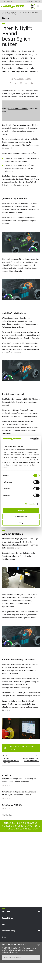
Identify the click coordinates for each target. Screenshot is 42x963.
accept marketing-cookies (18, 108)
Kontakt (36, 1)
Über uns (13, 12)
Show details (30, 504)
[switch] (36, 482)
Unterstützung (8, 931)
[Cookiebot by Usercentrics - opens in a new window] (30, 438)
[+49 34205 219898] (40, 1)
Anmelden (29, 1)
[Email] (26, 83)
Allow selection (21, 516)
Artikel (27, 12)
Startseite (5, 12)
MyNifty (33, 6)
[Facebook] (10, 83)
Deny (21, 523)
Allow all (21, 510)
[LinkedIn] (21, 83)
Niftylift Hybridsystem (27, 94)
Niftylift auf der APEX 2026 (12, 805)
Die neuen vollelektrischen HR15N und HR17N (11, 760)
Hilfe (4, 937)
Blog (20, 12)
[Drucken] (31, 83)
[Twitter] (15, 83)
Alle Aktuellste (7, 815)
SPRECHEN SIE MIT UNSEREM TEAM (21, 748)
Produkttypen (8, 918)
